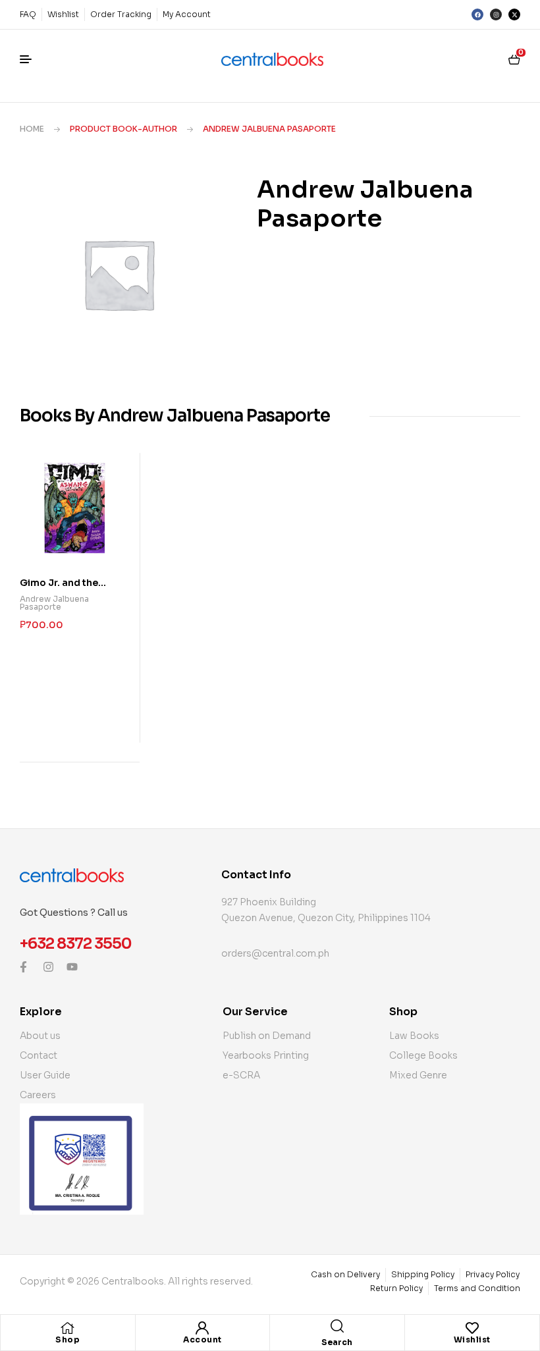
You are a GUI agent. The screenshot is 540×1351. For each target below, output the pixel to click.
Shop (67, 1339)
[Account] (202, 1328)
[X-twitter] (514, 14)
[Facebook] (477, 14)
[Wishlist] (472, 1328)
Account (202, 1339)
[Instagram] (496, 14)
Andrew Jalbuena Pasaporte (54, 603)
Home (32, 129)
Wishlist (472, 1339)
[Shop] (67, 1328)
